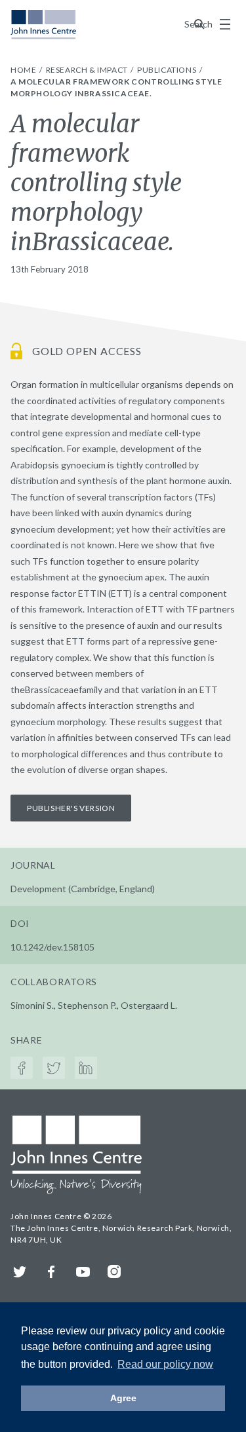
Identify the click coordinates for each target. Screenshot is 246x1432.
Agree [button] (123, 1398)
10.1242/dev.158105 (52, 946)
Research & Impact (88, 70)
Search (199, 23)
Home (24, 70)
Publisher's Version (71, 808)
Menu (225, 24)
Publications (167, 70)
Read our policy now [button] (165, 1364)
